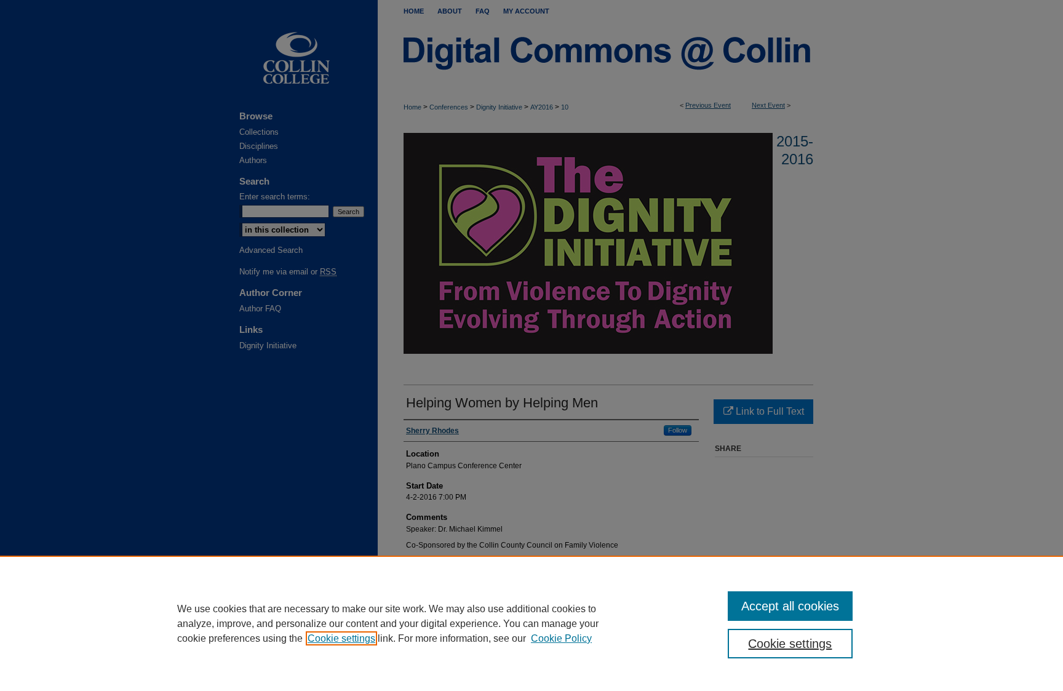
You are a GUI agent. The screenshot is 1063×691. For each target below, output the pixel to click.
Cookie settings (341, 638)
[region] (531, 623)
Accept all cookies (790, 606)
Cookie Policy (561, 638)
